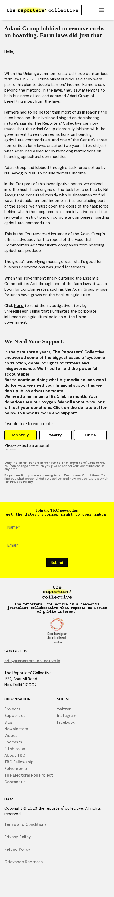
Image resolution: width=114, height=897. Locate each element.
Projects (12, 709)
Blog (8, 722)
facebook (66, 722)
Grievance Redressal (24, 862)
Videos (10, 736)
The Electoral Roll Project (28, 775)
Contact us (15, 782)
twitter (64, 709)
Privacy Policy (17, 837)
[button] (101, 10)
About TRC (14, 756)
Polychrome (15, 769)
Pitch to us (14, 749)
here (19, 305)
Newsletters (16, 729)
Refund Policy (17, 849)
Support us (15, 716)
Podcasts (13, 742)
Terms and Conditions (25, 825)
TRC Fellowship (19, 762)
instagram (66, 716)
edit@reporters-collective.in (32, 661)
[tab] (20, 435)
